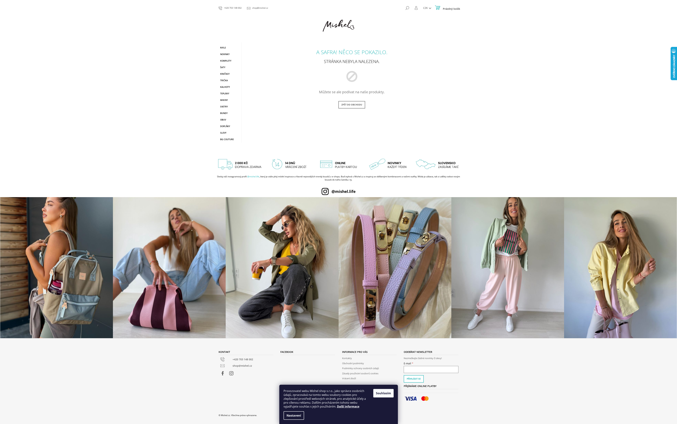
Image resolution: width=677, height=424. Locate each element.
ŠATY (222, 67)
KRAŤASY (225, 73)
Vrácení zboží (349, 378)
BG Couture (227, 139)
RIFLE (223, 47)
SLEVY (223, 132)
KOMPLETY (225, 60)
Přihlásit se (414, 378)
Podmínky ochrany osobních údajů (360, 368)
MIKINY (224, 100)
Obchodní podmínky (353, 363)
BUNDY (224, 113)
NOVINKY (225, 54)
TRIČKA (224, 80)
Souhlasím (383, 393)
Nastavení (294, 415)
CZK (426, 8)
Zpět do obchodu (351, 104)
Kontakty (347, 358)
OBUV (223, 119)
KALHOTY (225, 86)
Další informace (348, 406)
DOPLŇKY (225, 126)
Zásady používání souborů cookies (360, 373)
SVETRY (224, 106)
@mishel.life (253, 176)
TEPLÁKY (224, 93)
